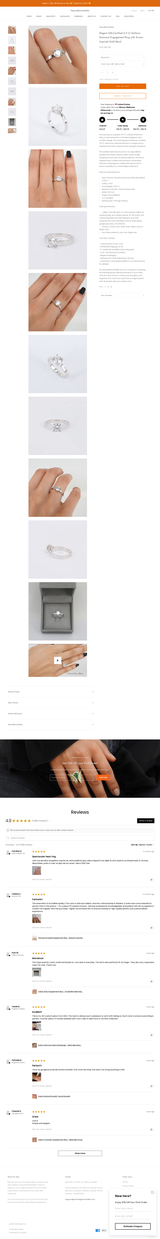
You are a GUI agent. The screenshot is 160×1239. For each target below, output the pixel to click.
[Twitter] (108, 286)
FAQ (117, 16)
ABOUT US (92, 16)
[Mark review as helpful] (151, 879)
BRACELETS (51, 16)
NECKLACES (65, 16)
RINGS (39, 16)
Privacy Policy (128, 1186)
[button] (49, 820)
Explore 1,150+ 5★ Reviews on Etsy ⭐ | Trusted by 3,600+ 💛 (54, 3)
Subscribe (103, 777)
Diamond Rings (13, 691)
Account (134, 10)
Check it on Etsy (123, 96)
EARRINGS (78, 16)
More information (106, 295)
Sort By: (134, 844)
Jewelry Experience (15, 713)
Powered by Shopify (17, 1232)
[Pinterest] (111, 286)
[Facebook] (105, 286)
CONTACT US (105, 16)
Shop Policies (13, 702)
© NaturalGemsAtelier (16, 1229)
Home (125, 1182)
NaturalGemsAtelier (15, 724)
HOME (29, 16)
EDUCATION (129, 16)
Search (142, 10)
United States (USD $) (17, 1224)
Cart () (151, 10)
